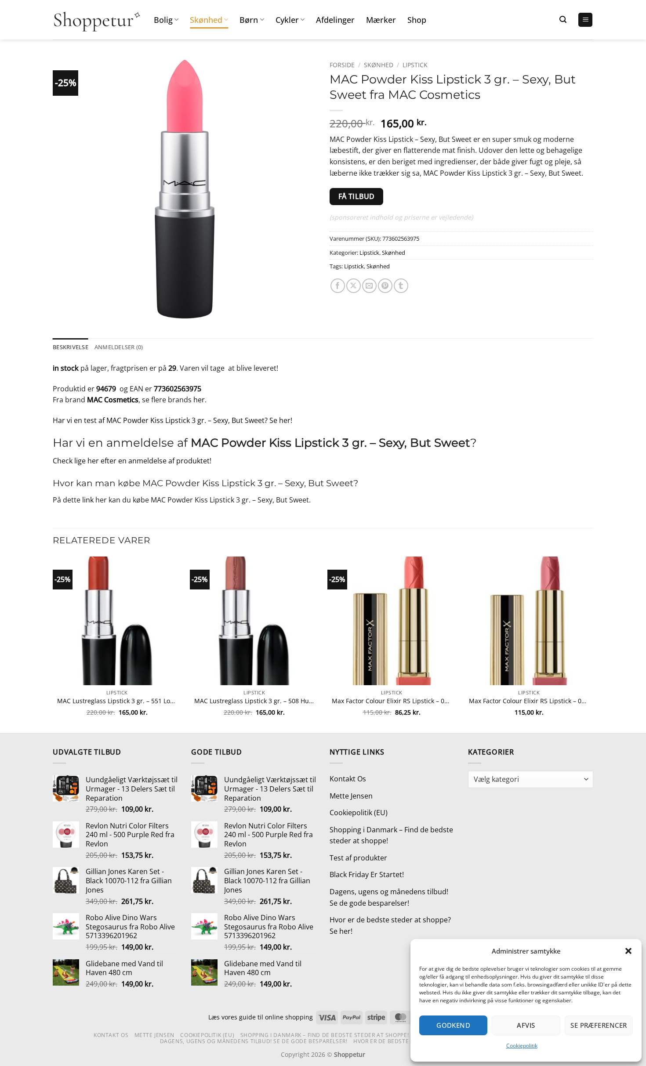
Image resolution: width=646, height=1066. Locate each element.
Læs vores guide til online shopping (260, 1017)
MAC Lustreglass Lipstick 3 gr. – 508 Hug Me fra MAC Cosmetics (254, 701)
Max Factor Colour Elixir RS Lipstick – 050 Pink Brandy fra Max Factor (392, 701)
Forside (342, 65)
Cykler (287, 19)
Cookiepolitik (521, 1045)
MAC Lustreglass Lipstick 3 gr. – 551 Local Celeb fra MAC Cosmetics (117, 701)
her (199, 400)
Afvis (526, 1025)
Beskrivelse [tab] (70, 347)
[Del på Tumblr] (401, 285)
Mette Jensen (351, 796)
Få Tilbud (356, 196)
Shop (416, 19)
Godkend (453, 1025)
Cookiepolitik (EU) (359, 812)
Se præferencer (598, 1025)
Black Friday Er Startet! (367, 874)
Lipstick (415, 65)
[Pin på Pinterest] (385, 285)
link (88, 500)
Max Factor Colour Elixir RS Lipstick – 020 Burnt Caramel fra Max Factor (529, 701)
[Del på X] (353, 285)
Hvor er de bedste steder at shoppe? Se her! (390, 925)
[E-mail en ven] (369, 285)
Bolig (163, 19)
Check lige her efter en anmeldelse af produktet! (132, 461)
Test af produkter (358, 858)
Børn (249, 19)
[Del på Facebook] (337, 285)
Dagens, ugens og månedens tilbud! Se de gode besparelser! (389, 897)
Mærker (381, 19)
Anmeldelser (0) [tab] (118, 347)
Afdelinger (335, 19)
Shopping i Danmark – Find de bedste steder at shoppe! (391, 835)
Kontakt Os (348, 779)
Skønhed (206, 19)
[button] (628, 951)
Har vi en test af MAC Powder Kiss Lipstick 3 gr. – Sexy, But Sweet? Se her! (172, 420)
